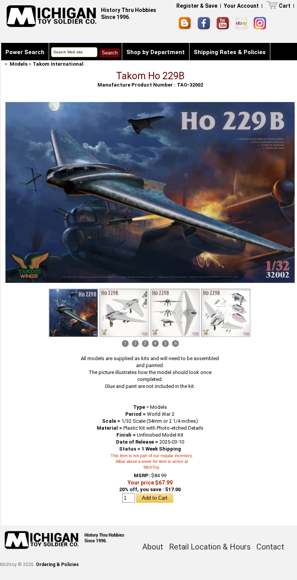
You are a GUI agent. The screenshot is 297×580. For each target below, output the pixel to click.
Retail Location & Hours (210, 546)
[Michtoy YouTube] (224, 24)
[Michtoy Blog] (186, 24)
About (152, 546)
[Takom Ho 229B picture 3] (175, 313)
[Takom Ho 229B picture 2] (124, 313)
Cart (284, 6)
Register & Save (196, 6)
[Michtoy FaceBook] (205, 24)
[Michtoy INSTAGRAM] (261, 24)
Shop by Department (155, 52)
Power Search (24, 52)
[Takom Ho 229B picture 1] (150, 105)
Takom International (58, 64)
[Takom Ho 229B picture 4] (225, 313)
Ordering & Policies (57, 564)
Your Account (241, 6)
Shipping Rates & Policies (230, 52)
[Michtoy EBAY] (242, 24)
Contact (17, 69)
